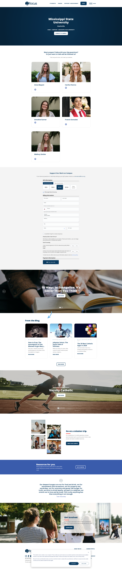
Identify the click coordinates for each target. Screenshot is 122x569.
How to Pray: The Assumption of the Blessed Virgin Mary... (36, 344)
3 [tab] (62, 408)
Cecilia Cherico (70, 85)
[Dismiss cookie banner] (88, 552)
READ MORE (61, 295)
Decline (84, 563)
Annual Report (90, 556)
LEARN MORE (69, 527)
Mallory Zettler (40, 154)
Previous (4, 291)
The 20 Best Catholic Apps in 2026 (85, 345)
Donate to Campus (61, 33)
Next (117, 291)
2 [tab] (62, 307)
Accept (74, 563)
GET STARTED (80, 467)
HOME (49, 29)
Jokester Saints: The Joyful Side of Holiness (60, 344)
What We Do (77, 549)
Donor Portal (90, 549)
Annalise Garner (40, 120)
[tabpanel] (61, 291)
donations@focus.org (80, 176)
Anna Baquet (39, 85)
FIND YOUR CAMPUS (72, 443)
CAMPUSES (54, 29)
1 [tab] (60, 307)
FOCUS (31, 3)
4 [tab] (63, 408)
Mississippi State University (66, 29)
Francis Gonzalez (71, 120)
